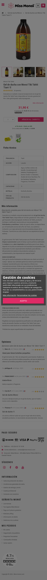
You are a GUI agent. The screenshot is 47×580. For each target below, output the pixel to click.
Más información (9, 295)
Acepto (23, 301)
